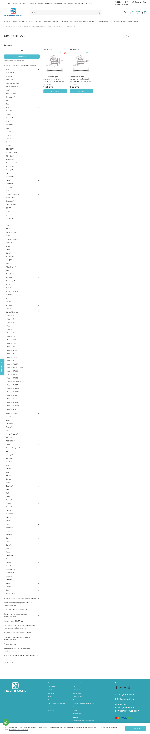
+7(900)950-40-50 (122, 2)
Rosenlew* (10, 274)
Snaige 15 (10, 333)
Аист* (8, 451)
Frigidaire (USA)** (12, 152)
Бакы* (8, 465)
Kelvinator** (10, 201)
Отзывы (75, 707)
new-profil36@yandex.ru (127, 710)
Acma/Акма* (10, 593)
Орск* (8, 541)
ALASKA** (9, 76)
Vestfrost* (9, 437)
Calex (8, 104)
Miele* (8, 236)
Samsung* (9, 277)
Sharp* (8, 302)
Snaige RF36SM (13, 402)
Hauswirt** (9, 177)
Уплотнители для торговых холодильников (78, 21)
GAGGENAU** (11, 159)
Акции (40, 3)
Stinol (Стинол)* (12, 413)
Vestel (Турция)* (12, 434)
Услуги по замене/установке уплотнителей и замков (21, 656)
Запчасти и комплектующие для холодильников (16, 615)
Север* (8, 566)
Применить (22, 57)
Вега (7, 472)
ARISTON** (9, 80)
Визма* (8, 476)
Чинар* (8, 583)
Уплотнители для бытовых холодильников (42, 21)
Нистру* (9, 535)
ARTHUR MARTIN (12, 87)
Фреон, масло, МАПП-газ (13, 621)
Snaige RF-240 (12, 350)
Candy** (9, 111)
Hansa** (8, 180)
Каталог (7, 3)
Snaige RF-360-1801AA (15, 381)
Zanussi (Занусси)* (13, 448)
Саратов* (9, 559)
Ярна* (8, 590)
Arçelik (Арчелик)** (13, 83)
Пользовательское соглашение (83, 720)
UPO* (8, 430)
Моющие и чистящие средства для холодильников (17, 638)
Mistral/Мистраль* (12, 239)
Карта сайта (77, 714)
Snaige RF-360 (12, 385)
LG (7, 215)
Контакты (48, 3)
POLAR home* (11, 267)
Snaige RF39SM (13, 406)
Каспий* (9, 503)
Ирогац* (9, 500)
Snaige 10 (10, 326)
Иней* (8, 496)
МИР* (8, 524)
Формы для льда (10, 644)
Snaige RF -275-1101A (15, 367)
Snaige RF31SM (13, 392)
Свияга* (9, 562)
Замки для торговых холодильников (17, 632)
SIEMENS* (9, 295)
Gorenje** (9, 170)
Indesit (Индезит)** (13, 194)
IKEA (7, 191)
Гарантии (89, 3)
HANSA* (9, 260)
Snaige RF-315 (12, 378)
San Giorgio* (10, 281)
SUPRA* (9, 417)
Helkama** (9, 184)
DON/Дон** (10, 156)
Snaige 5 (10, 319)
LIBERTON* (10, 218)
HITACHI (9, 187)
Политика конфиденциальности (83, 703)
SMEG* (8, 309)
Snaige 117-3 (11, 343)
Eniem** (9, 145)
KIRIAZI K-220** (11, 204)
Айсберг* (9, 455)
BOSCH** (9, 107)
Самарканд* (10, 555)
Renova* (9, 263)
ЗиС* (7, 493)
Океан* (8, 545)
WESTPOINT (10, 441)
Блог (74, 686)
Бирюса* (9, 469)
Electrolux (9, 139)
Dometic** (9, 125)
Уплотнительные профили (14, 21)
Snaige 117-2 (11, 340)
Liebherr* (9, 222)
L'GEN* (8, 229)
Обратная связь (78, 696)
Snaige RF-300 (12, 371)
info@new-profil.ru (139, 2)
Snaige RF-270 (12, 361)
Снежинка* (10, 576)
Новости (75, 710)
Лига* (8, 521)
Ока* (7, 538)
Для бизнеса (79, 3)
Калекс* (9, 507)
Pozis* (8, 270)
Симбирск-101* (11, 569)
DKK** (8, 128)
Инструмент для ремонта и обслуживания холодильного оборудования (19, 626)
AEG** (8, 69)
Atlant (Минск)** (12, 93)
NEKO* (8, 246)
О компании (16, 3)
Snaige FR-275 (12, 364)
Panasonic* (10, 256)
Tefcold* (9, 427)
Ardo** (8, 90)
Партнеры (76, 690)
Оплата (25, 3)
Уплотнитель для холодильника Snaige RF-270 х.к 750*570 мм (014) (54, 79)
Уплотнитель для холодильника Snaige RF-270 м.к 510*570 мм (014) (80, 79)
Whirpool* (9, 444)
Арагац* (9, 462)
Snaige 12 (10, 329)
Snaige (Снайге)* (54, 27)
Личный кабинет (78, 683)
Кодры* (8, 510)
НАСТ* (8, 531)
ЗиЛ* (7, 489)
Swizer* (8, 420)
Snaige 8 (10, 322)
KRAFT (8, 208)
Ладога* (9, 517)
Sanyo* (8, 284)
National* (9, 243)
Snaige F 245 (12, 357)
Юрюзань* (9, 587)
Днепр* (8, 482)
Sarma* (8, 288)
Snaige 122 (11, 347)
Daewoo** (9, 118)
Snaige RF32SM (13, 409)
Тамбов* (9, 580)
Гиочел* (8, 479)
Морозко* (9, 528)
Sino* (8, 298)
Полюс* (8, 548)
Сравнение (76, 700)
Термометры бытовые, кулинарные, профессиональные (17, 649)
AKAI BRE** (10, 73)
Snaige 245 (11, 354)
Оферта (75, 717)
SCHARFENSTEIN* (12, 291)
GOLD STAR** (10, 166)
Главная (7, 27)
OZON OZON (8, 662)
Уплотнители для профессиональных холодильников (118, 21)
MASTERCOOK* (11, 232)
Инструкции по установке (63, 3)
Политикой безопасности (18, 730)
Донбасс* (9, 486)
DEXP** (8, 121)
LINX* (8, 225)
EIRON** (9, 132)
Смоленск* (10, 573)
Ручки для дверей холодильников (16, 610)
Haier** (8, 173)
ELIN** (8, 142)
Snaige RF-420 (12, 399)
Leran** (8, 211)
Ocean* (8, 253)
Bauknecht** (10, 97)
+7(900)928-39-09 (124, 707)
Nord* (8, 250)
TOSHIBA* (9, 424)
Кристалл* (9, 514)
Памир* (8, 552)
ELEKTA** (9, 135)
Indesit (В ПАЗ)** (12, 198)
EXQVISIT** (10, 149)
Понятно (136, 728)
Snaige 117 (11, 336)
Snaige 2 (10, 315)
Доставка (33, 3)
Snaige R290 (12, 395)
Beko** (8, 100)
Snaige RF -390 (13, 388)
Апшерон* (9, 458)
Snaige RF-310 (12, 374)
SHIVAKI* (9, 305)
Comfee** (9, 114)
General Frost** (11, 163)
